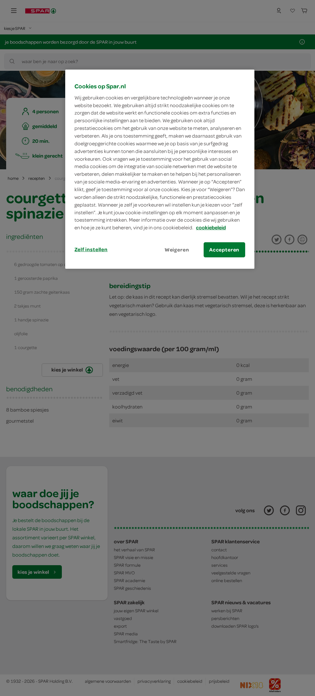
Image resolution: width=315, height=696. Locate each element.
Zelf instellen (91, 249)
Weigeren (177, 249)
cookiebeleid (211, 227)
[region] (159, 169)
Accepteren (224, 249)
